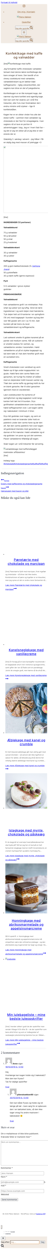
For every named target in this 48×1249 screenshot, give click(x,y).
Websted (5, 1194)
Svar (7, 1087)
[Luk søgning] (3, 1238)
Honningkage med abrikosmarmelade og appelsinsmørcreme (26, 924)
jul (33, 464)
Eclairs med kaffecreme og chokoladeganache (21, 482)
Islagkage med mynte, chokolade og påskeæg (26, 832)
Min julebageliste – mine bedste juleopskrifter (26, 1017)
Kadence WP (41, 1214)
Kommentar (7, 1168)
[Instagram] (24, 6)
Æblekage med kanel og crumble (26, 742)
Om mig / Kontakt (26, 12)
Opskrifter (26, 22)
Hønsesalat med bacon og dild (14, 489)
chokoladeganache (23, 464)
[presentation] (26, 529)
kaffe (38, 464)
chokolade (9, 464)
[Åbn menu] (24, 32)
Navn (4, 1177)
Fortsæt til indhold (9, 2)
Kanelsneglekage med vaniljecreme (26, 652)
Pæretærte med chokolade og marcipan (26, 562)
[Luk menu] (1, 1227)
